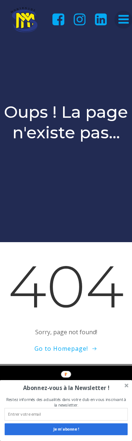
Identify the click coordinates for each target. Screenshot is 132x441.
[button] (66, 388)
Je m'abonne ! (66, 429)
